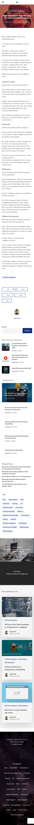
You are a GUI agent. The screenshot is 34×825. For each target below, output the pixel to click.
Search (4, 327)
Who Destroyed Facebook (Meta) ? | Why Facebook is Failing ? (15, 473)
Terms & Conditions (17, 815)
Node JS (24, 784)
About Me (6, 805)
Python (5, 519)
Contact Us (26, 805)
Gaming (7, 778)
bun (4, 500)
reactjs (13, 519)
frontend (6, 503)
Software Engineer (17, 11)
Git (22, 503)
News (18, 784)
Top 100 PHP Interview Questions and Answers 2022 (14, 485)
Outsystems (11, 789)
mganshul (8, 22)
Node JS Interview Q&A (10, 515)
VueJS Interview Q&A (10, 527)
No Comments (26, 22)
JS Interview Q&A (8, 511)
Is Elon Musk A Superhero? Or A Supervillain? (17, 476)
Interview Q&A (7, 507)
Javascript (10, 784)
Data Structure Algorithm (12, 773)
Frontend (27, 773)
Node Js (20, 511)
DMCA (9, 810)
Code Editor (13, 768)
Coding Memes (16, 805)
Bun (6, 768)
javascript (19, 507)
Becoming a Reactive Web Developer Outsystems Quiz (14, 480)
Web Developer (7, 531)
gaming (14, 503)
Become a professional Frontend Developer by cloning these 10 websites (16, 468)
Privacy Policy (22, 810)
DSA (22, 500)
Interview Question (23, 778)
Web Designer (24, 527)
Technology (22, 523)
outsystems (25, 515)
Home (4, 37)
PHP (18, 789)
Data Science (13, 500)
